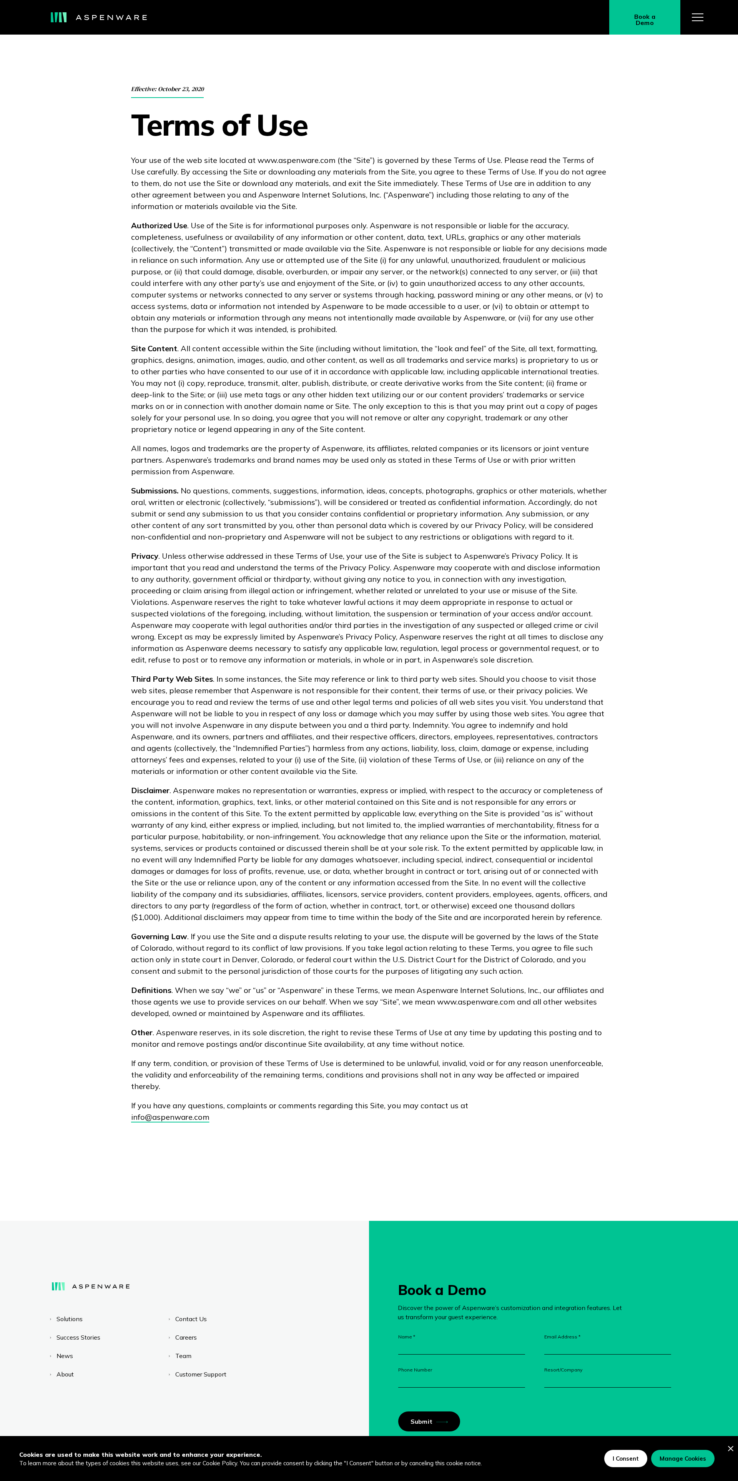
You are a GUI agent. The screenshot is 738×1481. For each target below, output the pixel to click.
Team (183, 1356)
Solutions (70, 1319)
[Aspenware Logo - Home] (99, 17)
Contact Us (191, 1319)
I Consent (626, 1458)
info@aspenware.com (170, 1117)
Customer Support (200, 1374)
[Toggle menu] (697, 17)
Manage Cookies (683, 1458)
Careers (186, 1337)
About (65, 1374)
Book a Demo (644, 20)
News (65, 1356)
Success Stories (78, 1337)
